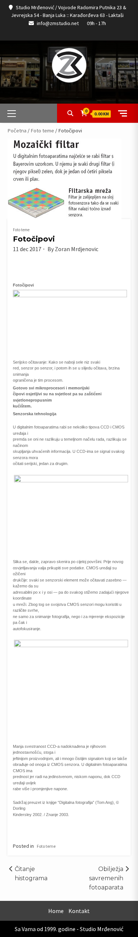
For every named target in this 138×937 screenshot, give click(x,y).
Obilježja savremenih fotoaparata (106, 878)
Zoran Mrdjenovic (76, 249)
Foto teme (42, 130)
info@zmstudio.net (58, 23)
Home (56, 911)
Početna (16, 130)
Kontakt (79, 911)
